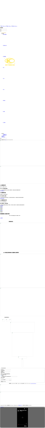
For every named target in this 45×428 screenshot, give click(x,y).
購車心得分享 (14, 215)
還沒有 (2, 375)
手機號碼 (2, 371)
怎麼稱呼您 (2, 369)
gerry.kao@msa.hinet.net (33, 383)
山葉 (3, 89)
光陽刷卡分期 (4, 45)
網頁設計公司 (20, 405)
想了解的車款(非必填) (3, 374)
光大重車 (4, 122)
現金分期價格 (4, 34)
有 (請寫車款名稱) (4, 376)
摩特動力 (4, 100)
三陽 (3, 78)
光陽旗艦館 (4, 56)
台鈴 (3, 67)
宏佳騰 (4, 111)
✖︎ (44, 1)
